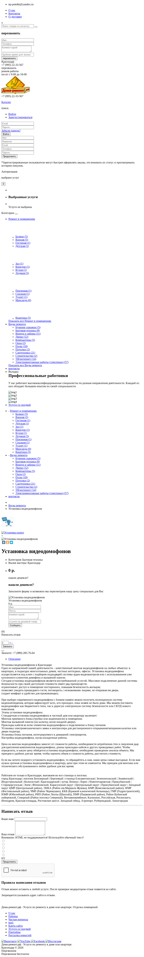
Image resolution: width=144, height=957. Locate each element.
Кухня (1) (21, 269)
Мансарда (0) (23, 300)
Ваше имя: (7, 818)
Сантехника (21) (25, 352)
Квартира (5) (23, 317)
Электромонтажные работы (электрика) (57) (41, 362)
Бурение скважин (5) (27, 327)
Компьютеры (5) (25, 339)
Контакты (14, 13)
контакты (14, 368)
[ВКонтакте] (3, 542)
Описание (14, 658)
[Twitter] (11, 542)
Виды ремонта (17, 324)
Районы (13, 916)
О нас (11, 10)
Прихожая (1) (23, 290)
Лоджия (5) (22, 273)
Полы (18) (21, 346)
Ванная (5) (21, 239)
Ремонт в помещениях (21, 218)
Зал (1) (19, 263)
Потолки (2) (22, 349)
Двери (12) (21, 336)
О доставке (15, 16)
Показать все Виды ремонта (25, 365)
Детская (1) (22, 246)
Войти (12, 114)
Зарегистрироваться (20, 117)
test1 (11, 922)
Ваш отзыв (7, 834)
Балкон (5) (21, 236)
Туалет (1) (21, 297)
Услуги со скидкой (19, 928)
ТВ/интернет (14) (25, 358)
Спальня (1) (22, 293)
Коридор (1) (22, 266)
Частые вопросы (18, 919)
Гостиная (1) (22, 242)
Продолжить (9, 156)
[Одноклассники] (7, 542)
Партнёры (14, 932)
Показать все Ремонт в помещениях (29, 320)
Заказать (7, 646)
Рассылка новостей (19, 935)
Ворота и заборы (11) (28, 333)
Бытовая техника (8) (27, 330)
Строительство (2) (26, 355)
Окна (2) (20, 343)
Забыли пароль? (11, 130)
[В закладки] (2, 650)
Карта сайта (15, 925)
